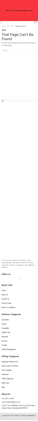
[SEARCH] (34, 50)
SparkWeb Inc (31, 415)
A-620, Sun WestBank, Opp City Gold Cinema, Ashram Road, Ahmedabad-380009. (19, 406)
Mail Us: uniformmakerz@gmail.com (19, 10)
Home (4, 26)
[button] (35, 22)
